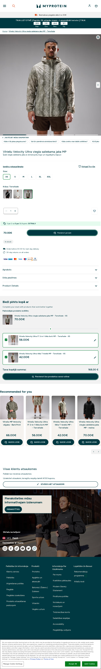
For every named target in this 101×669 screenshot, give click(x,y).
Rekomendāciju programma (81, 574)
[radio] (6, 177)
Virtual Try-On (88, 167)
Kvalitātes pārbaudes (62, 580)
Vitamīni (35, 603)
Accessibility (58, 624)
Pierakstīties (13, 509)
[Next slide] (100, 426)
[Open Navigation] (5, 6)
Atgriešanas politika (15, 583)
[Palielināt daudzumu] (15, 211)
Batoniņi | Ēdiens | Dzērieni (40, 589)
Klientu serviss (12, 572)
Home (4, 31)
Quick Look (13, 442)
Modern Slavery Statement (59, 588)
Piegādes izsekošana (15, 595)
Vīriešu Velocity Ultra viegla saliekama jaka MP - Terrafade (32, 31)
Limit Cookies (89, 664)
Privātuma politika (60, 596)
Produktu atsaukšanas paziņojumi (16, 603)
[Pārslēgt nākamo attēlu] (98, 85)
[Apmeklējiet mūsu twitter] (28, 548)
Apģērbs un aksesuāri (37, 580)
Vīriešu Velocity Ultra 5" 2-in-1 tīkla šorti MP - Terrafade (37, 425)
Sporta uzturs (38, 597)
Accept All (73, 664)
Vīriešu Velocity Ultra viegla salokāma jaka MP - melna (89, 425)
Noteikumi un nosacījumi (59, 604)
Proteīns (36, 572)
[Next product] (98, 451)
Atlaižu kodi (79, 581)
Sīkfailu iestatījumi (11, 532)
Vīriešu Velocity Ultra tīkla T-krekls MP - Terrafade (63, 425)
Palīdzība (10, 578)
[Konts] (90, 6)
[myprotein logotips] (51, 6)
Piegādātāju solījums (62, 630)
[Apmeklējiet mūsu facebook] (10, 548)
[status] (10, 211)
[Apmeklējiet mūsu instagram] (4, 548)
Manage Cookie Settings (12, 664)
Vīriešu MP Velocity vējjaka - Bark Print (12, 423)
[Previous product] (93, 451)
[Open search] (13, 6)
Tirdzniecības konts (61, 612)
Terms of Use (49, 659)
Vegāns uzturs (38, 609)
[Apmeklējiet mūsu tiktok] (16, 548)
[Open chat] (34, 548)
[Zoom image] (98, 37)
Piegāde (9, 589)
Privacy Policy (35, 659)
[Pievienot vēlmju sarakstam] (94, 211)
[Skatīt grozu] (96, 6)
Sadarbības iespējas (61, 618)
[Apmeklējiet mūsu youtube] (22, 548)
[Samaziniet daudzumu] (6, 211)
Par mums (57, 575)
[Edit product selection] (95, 340)
